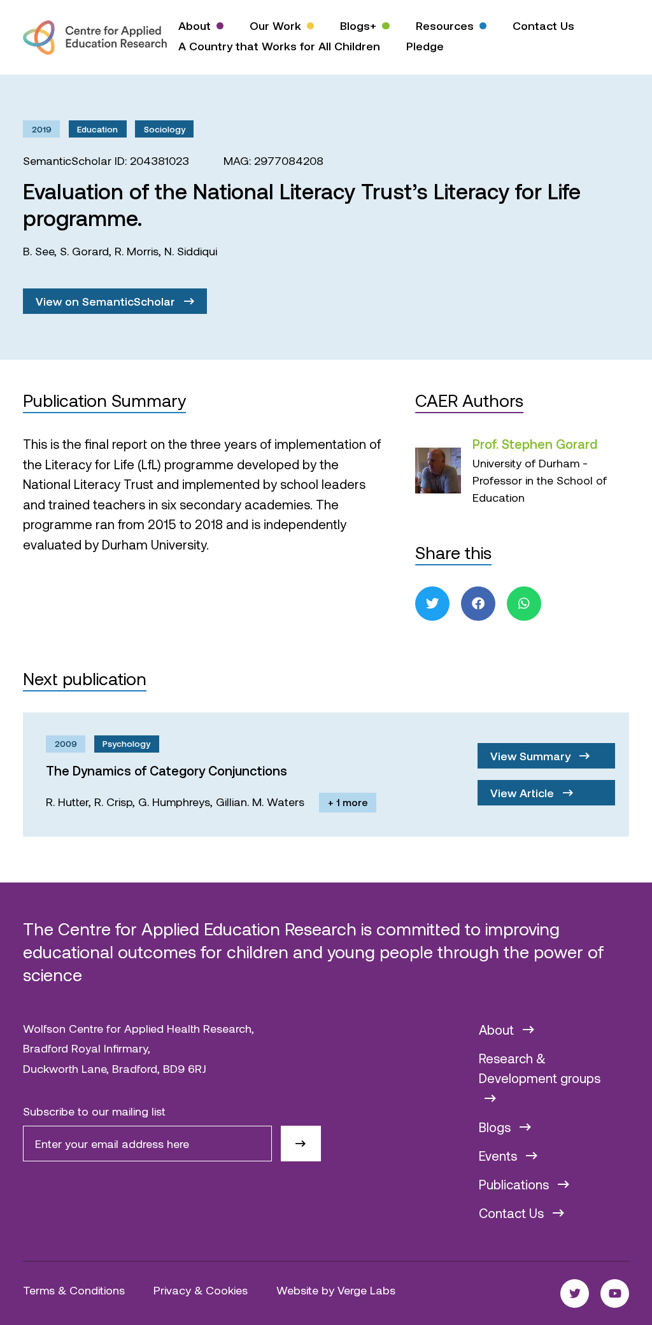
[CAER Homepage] (95, 37)
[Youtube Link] (614, 1293)
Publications (515, 1184)
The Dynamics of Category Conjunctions (166, 770)
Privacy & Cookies (200, 1290)
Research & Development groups (539, 1068)
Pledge (425, 46)
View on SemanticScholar (107, 301)
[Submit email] (301, 1143)
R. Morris (137, 251)
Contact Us (543, 25)
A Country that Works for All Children (279, 46)
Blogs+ (358, 25)
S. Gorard (84, 251)
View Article (523, 793)
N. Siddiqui (190, 251)
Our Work (275, 25)
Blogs (496, 1127)
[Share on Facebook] (478, 603)
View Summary (532, 756)
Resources (445, 25)
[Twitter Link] (574, 1293)
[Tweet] (432, 603)
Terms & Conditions (74, 1290)
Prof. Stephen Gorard (534, 443)
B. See (38, 251)
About (194, 25)
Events (499, 1155)
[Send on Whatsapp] (524, 603)
